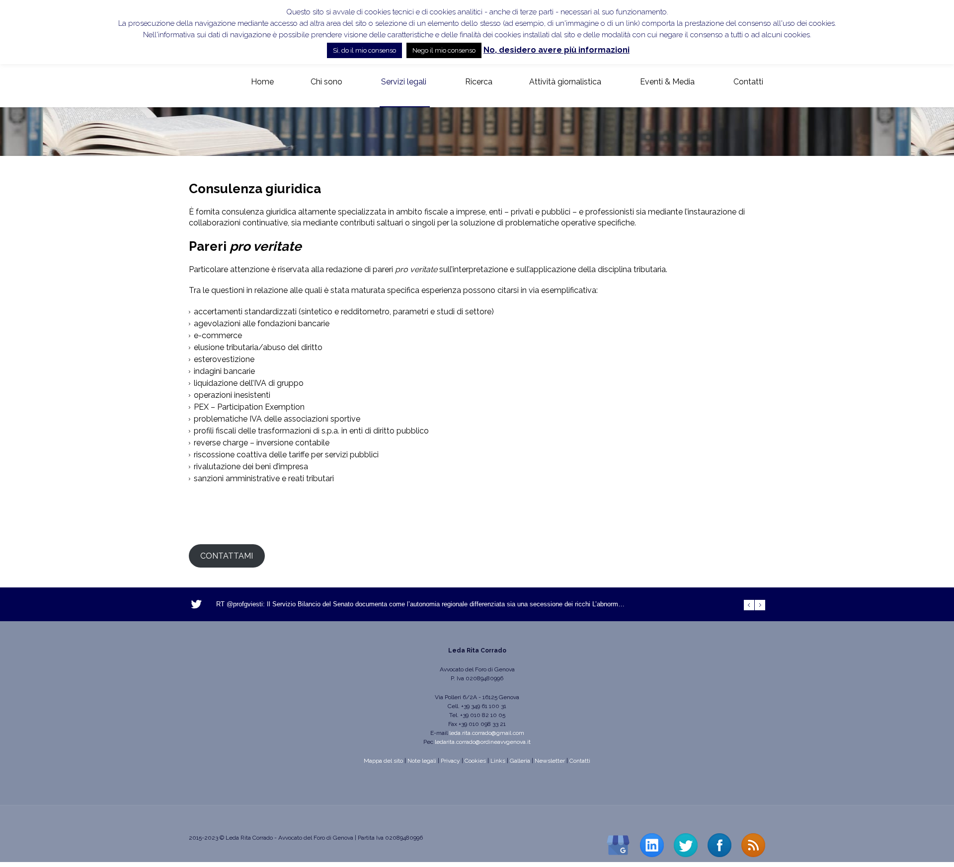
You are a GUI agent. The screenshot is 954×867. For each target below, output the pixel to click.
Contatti (579, 760)
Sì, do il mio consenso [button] (364, 50)
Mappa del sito (383, 760)
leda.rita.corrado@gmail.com (486, 732)
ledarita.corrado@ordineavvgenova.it (483, 741)
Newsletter (550, 760)
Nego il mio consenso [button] (444, 50)
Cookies (475, 760)
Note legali (421, 760)
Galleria (520, 760)
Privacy (450, 760)
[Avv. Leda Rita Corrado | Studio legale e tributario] (197, 82)
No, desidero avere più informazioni (556, 50)
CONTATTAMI (226, 556)
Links (497, 760)
